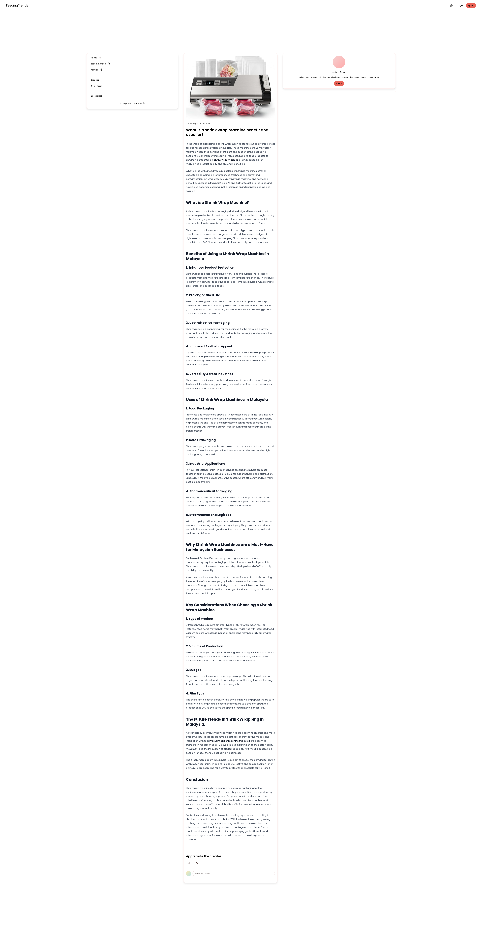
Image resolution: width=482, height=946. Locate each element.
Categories (96, 95)
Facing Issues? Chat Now (131, 103)
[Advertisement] (241, 31)
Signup (471, 5)
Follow (339, 83)
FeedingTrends (17, 6)
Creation (95, 80)
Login (460, 5)
